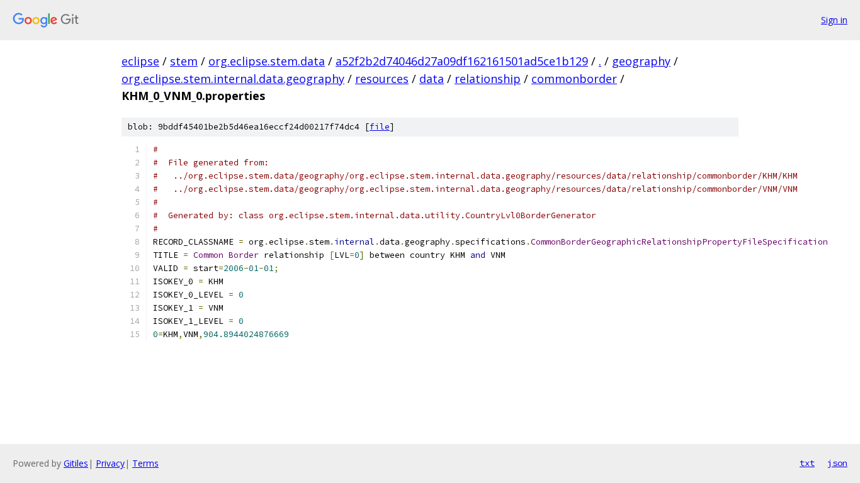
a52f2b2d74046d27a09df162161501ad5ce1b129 (462, 61)
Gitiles (76, 463)
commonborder (574, 78)
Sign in (834, 20)
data (431, 78)
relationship (488, 78)
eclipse (140, 61)
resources (382, 78)
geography (641, 61)
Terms (145, 463)
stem (184, 61)
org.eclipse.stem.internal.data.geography (233, 78)
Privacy (110, 463)
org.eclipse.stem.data (266, 61)
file (380, 126)
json (837, 463)
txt (807, 463)
